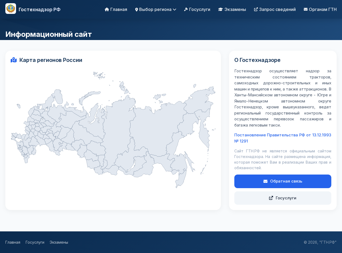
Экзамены (235, 9)
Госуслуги (199, 9)
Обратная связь (286, 181)
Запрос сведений (277, 9)
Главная (118, 9)
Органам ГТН (323, 9)
